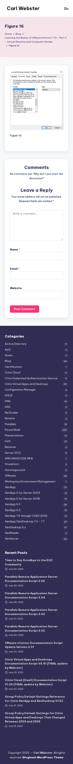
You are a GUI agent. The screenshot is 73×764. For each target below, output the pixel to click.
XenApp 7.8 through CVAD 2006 (26, 516)
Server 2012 (13, 453)
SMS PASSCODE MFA (19, 458)
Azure (8, 355)
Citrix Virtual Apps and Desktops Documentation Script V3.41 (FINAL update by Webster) (36, 664)
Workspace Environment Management (30, 481)
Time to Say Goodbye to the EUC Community (29, 562)
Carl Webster (23, 8)
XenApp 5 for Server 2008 (22, 498)
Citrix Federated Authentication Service (31, 378)
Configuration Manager (20, 389)
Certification (13, 367)
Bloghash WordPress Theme (43, 757)
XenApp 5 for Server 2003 (22, 493)
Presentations (14, 435)
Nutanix (10, 418)
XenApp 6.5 (12, 510)
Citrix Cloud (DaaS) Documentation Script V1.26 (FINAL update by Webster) (36, 682)
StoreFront (12, 464)
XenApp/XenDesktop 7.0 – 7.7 (25, 521)
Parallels (10, 424)
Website (16, 288)
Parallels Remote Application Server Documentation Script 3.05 (31, 579)
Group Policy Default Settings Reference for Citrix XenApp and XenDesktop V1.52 (35, 698)
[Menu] (66, 8)
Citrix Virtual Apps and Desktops (26, 384)
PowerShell (12, 430)
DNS (8, 401)
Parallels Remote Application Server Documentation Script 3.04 (31, 595)
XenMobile (12, 533)
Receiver (10, 447)
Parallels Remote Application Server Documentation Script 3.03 (31, 612)
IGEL (8, 407)
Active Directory (16, 344)
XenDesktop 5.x (15, 527)
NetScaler (11, 412)
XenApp (10, 487)
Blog (8, 361)
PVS (8, 441)
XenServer (12, 538)
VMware (10, 475)
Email (15, 268)
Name (15, 249)
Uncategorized (15, 470)
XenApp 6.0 (12, 504)
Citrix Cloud (12, 372)
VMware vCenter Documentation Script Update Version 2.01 (34, 645)
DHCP (9, 395)
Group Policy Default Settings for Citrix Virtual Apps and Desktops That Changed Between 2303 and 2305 (35, 717)
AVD (8, 349)
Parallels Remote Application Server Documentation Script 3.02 (31, 628)
